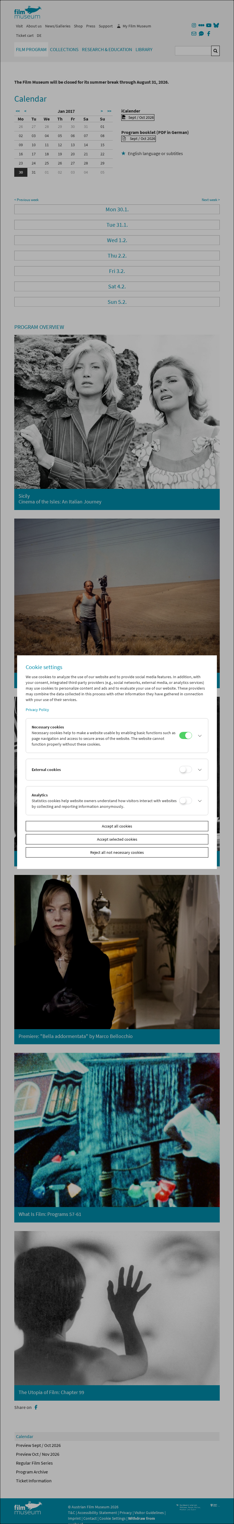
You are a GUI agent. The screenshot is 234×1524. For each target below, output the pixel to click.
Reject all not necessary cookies (117, 852)
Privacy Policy (37, 709)
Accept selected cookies (117, 839)
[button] (198, 735)
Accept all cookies (117, 826)
